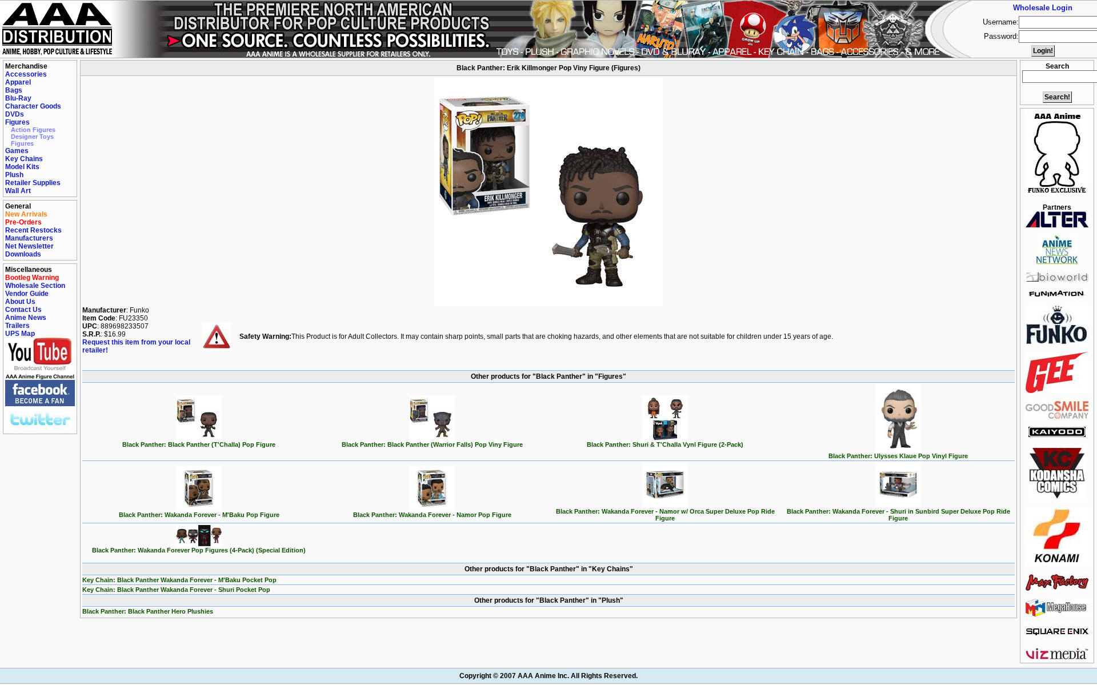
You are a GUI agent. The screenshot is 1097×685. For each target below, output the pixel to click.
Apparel (18, 82)
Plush (14, 175)
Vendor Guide (27, 294)
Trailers (17, 326)
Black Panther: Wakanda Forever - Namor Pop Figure (432, 514)
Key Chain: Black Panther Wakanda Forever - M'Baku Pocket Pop (179, 579)
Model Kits (22, 167)
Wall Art (18, 191)
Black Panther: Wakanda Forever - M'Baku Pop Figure (199, 514)
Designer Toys (32, 136)
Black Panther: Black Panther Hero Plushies (147, 611)
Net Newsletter (29, 246)
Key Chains (24, 159)
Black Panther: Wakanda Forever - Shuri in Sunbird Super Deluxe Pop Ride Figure (898, 515)
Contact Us (23, 310)
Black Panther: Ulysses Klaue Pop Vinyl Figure (898, 455)
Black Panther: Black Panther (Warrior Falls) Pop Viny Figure (432, 444)
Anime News (25, 318)
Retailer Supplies (33, 183)
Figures (17, 122)
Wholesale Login (1042, 7)
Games (17, 151)
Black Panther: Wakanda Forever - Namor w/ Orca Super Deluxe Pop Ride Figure (665, 515)
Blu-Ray (18, 98)
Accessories (26, 74)
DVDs (14, 114)
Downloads (23, 254)
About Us (20, 302)
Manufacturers (29, 238)
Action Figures (33, 129)
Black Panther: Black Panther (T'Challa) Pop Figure (198, 444)
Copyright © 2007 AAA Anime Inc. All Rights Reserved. (548, 676)
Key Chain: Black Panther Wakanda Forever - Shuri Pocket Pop (176, 589)
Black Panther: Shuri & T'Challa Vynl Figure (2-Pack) (665, 444)
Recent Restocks (33, 230)
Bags (13, 90)
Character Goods (33, 106)
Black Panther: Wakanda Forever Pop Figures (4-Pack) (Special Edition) (199, 550)
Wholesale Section (35, 286)
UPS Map (20, 334)
